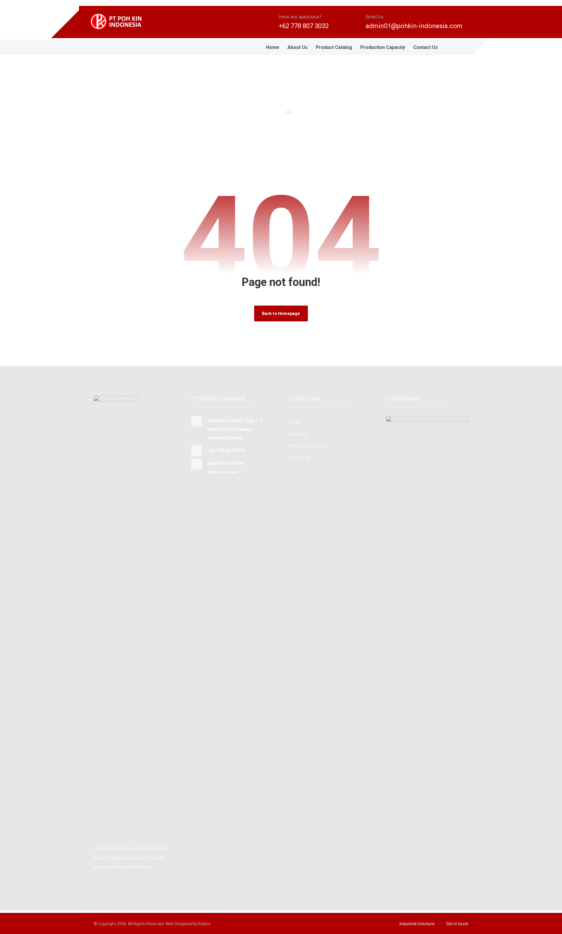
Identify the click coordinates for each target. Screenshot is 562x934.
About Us (297, 434)
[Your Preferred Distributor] (120, 21)
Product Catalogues (308, 446)
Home (294, 422)
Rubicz (204, 923)
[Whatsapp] (111, 47)
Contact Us (299, 457)
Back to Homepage (281, 313)
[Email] (99, 47)
